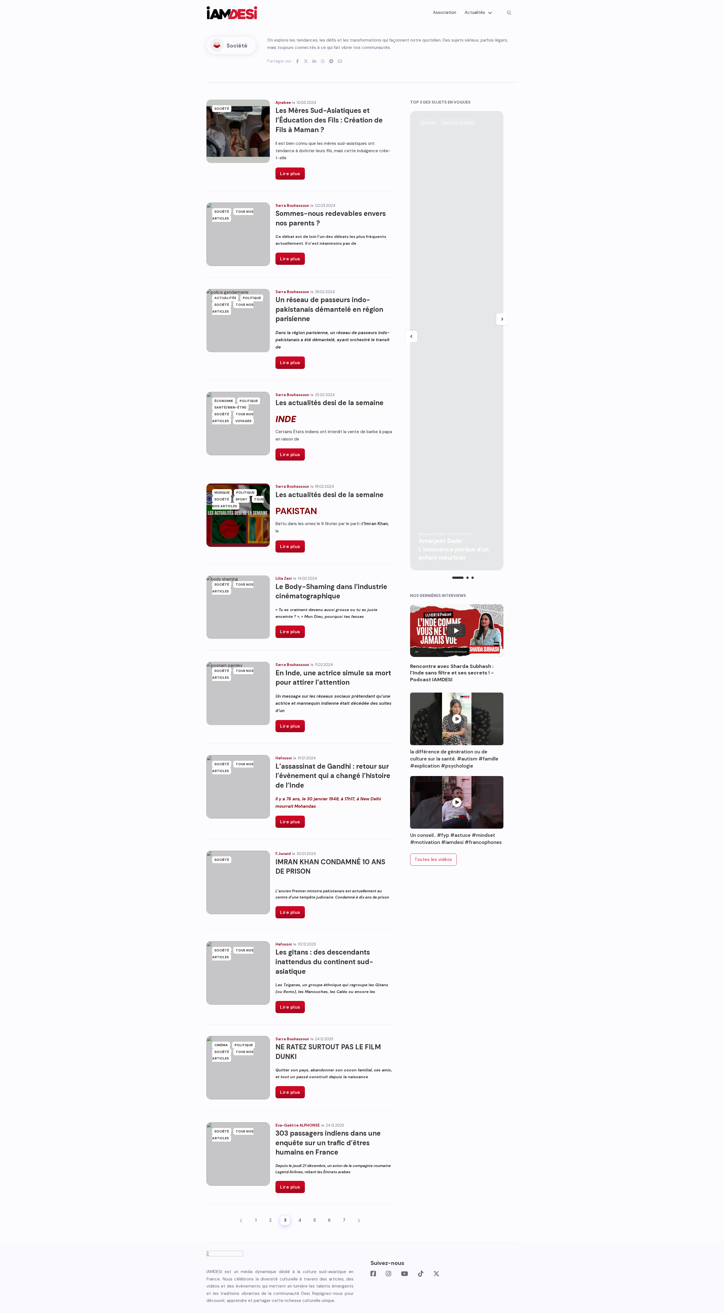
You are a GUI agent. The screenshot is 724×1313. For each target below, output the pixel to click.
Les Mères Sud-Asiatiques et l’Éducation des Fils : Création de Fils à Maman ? (329, 120)
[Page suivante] (358, 1220)
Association (444, 12)
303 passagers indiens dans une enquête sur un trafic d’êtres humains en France (328, 1143)
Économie (223, 401)
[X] (306, 61)
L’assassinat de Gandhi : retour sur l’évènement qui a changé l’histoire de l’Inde (332, 776)
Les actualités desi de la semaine (329, 402)
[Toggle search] (509, 12)
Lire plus (290, 174)
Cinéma (221, 1045)
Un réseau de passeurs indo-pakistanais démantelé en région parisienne (329, 309)
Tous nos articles (238, 502)
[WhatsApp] (323, 61)
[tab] (458, 578)
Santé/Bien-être (230, 407)
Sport (241, 499)
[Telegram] (331, 61)
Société (221, 108)
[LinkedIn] (314, 61)
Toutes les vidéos (433, 859)
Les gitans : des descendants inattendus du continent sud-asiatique (324, 961)
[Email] (340, 61)
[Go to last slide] (411, 336)
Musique (222, 492)
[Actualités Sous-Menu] (490, 13)
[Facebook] (297, 61)
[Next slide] (502, 319)
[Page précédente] (240, 1220)
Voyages (243, 421)
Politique (252, 298)
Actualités (475, 12)
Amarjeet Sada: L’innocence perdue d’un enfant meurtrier (454, 549)
